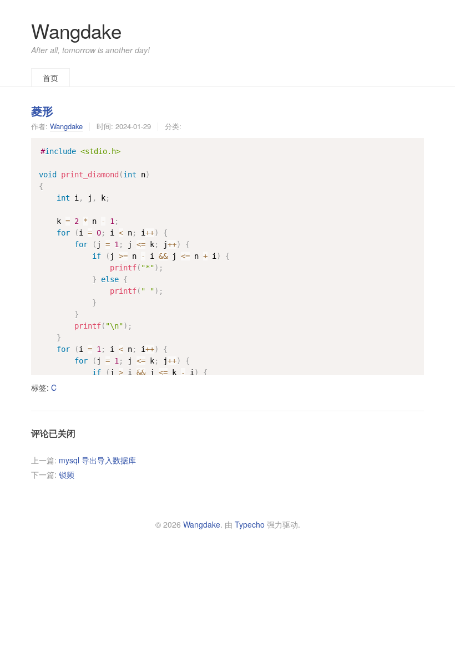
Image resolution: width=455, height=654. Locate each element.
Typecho (250, 524)
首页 (50, 77)
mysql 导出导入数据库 (97, 460)
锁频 (66, 474)
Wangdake (76, 30)
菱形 (42, 111)
